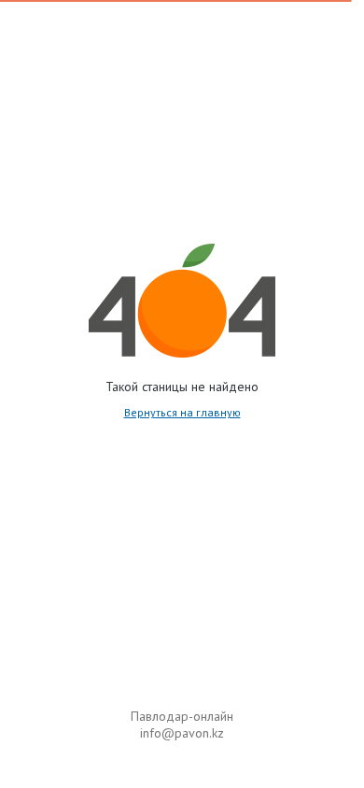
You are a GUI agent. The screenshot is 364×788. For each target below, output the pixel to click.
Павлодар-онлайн (182, 716)
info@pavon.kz (182, 733)
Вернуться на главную (182, 412)
